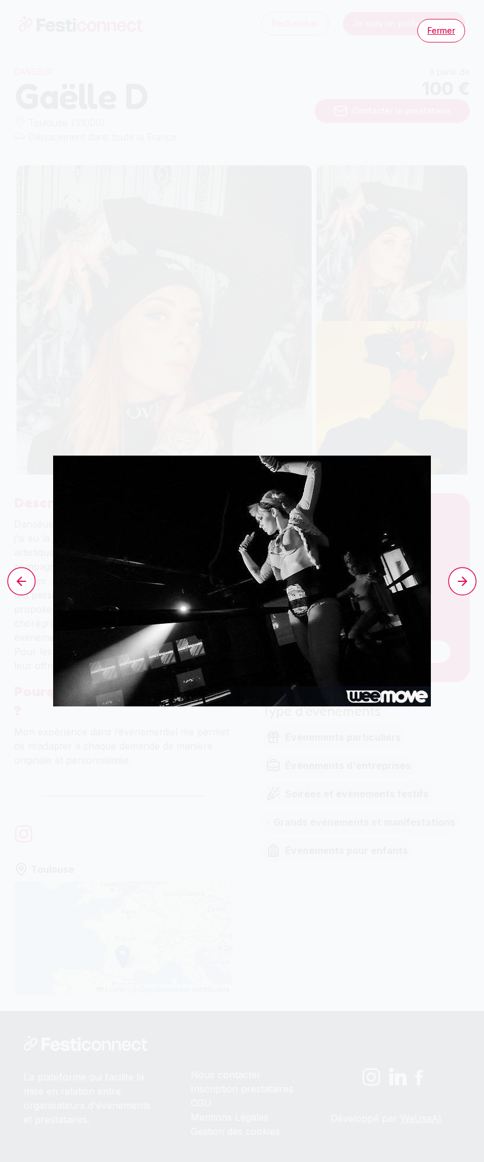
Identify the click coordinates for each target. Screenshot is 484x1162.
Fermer (441, 30)
